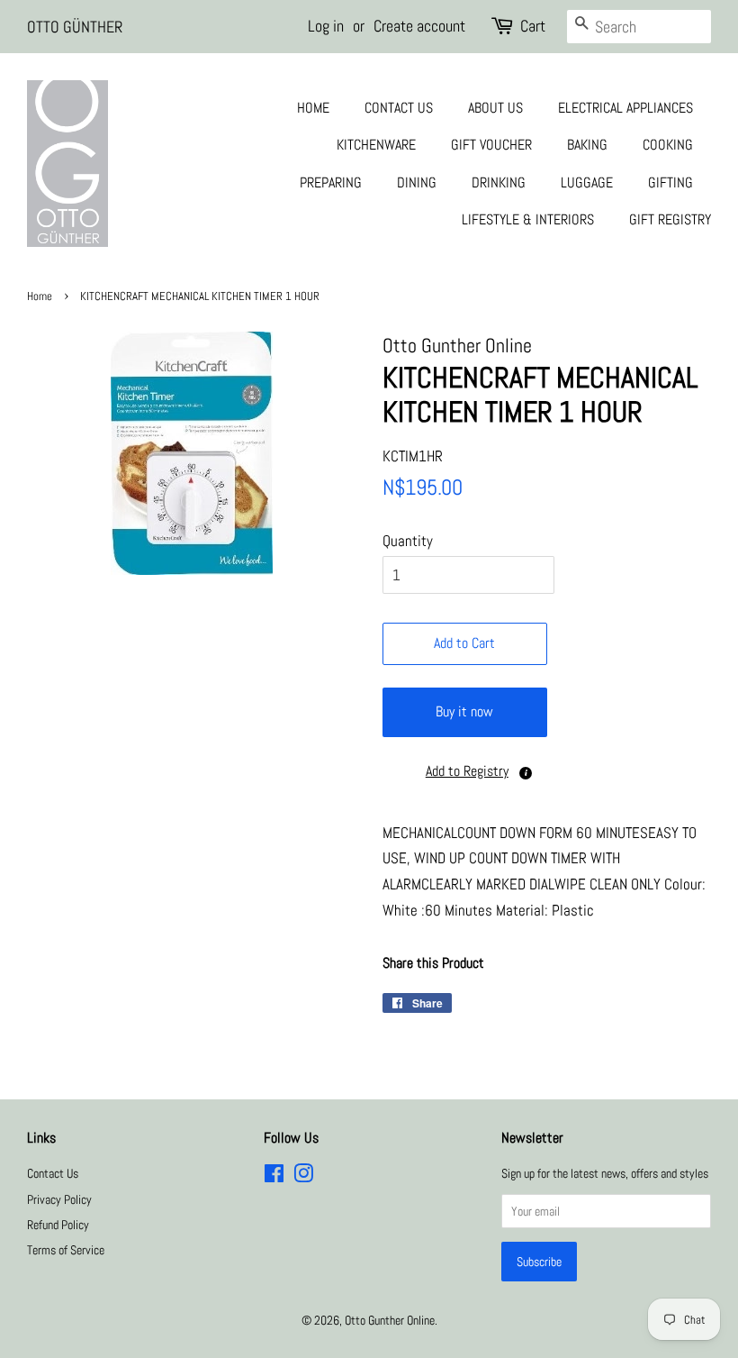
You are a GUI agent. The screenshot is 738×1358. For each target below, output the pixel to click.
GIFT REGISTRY (670, 219)
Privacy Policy (59, 1199)
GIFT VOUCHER (491, 144)
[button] (464, 772)
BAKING (587, 144)
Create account (419, 25)
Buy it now (464, 711)
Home (39, 296)
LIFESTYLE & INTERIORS (528, 219)
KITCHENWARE (376, 144)
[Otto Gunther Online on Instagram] (303, 1177)
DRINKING (499, 182)
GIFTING (670, 182)
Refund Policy (58, 1225)
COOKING (668, 144)
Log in (326, 25)
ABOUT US (495, 107)
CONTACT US (398, 107)
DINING (416, 182)
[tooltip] (525, 773)
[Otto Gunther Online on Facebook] (274, 1177)
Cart (532, 25)
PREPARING (331, 182)
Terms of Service (65, 1250)
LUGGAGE (587, 182)
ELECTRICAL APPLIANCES (625, 107)
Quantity (407, 541)
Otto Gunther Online (390, 1320)
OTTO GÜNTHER (74, 26)
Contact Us (52, 1173)
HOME (313, 107)
